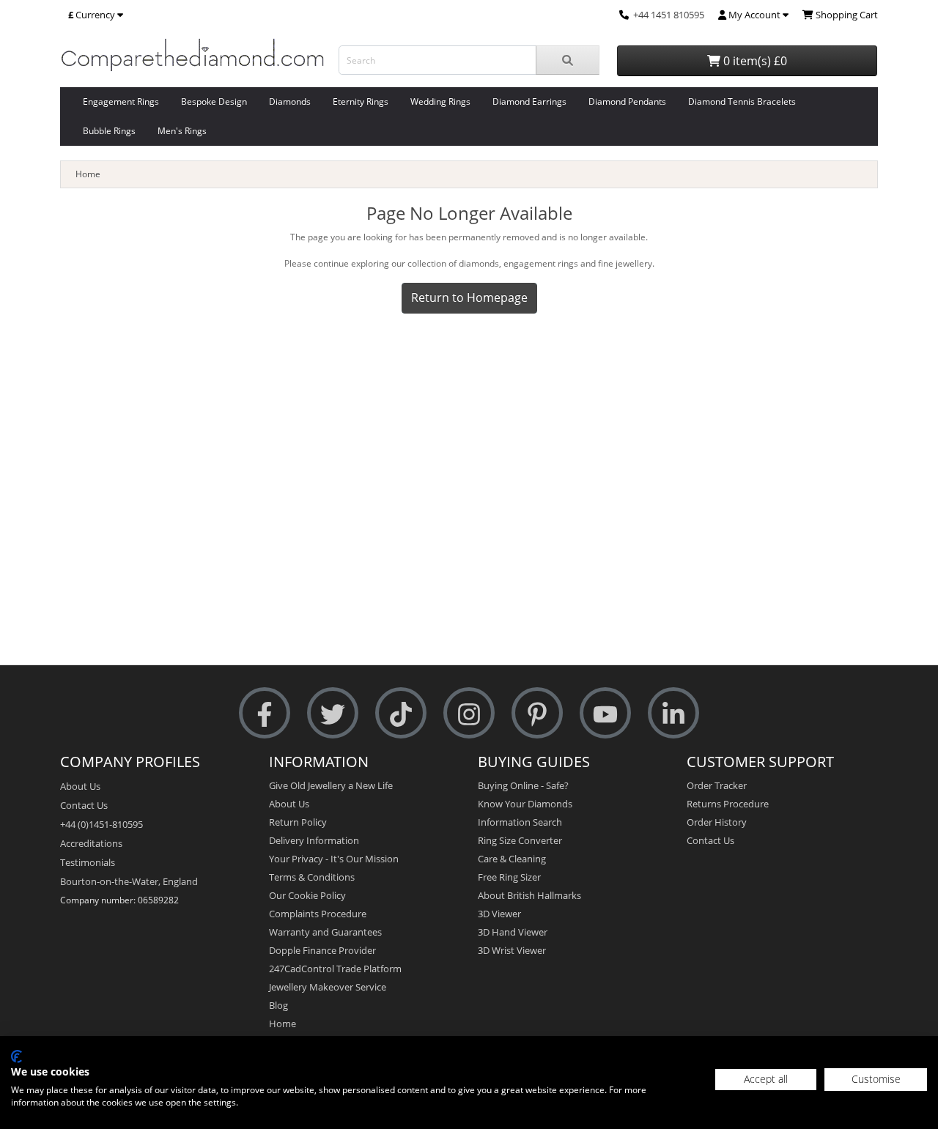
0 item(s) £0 (753, 61)
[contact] (624, 14)
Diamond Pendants (627, 101)
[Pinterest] (537, 713)
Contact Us (84, 805)
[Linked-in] (673, 713)
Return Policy (298, 822)
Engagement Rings (121, 101)
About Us (80, 786)
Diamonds (290, 101)
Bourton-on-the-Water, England (129, 881)
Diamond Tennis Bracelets (742, 101)
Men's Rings (182, 131)
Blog (278, 1005)
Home (87, 174)
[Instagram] (469, 713)
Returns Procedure (728, 803)
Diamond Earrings (529, 101)
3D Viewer (499, 913)
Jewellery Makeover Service (327, 986)
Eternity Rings (360, 101)
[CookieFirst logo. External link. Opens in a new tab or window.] (16, 1056)
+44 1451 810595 (668, 14)
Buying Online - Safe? (523, 785)
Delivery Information (314, 840)
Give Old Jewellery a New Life (331, 785)
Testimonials (87, 862)
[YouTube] (605, 713)
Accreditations (91, 843)
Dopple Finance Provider (322, 950)
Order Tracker (717, 785)
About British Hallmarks (529, 895)
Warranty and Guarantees (325, 932)
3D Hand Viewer (512, 932)
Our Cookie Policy (307, 895)
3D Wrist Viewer (512, 950)
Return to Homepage (469, 297)
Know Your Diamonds (525, 803)
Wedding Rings (440, 101)
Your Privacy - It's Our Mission (334, 858)
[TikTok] (400, 713)
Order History (717, 822)
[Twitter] (332, 713)
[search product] (567, 60)
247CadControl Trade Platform (335, 968)
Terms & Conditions (312, 877)
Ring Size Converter (520, 840)
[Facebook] (264, 713)
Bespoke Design (214, 101)
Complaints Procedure (317, 913)
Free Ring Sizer (509, 877)
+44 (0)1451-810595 (101, 824)
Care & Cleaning (512, 858)
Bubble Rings (109, 131)
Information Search (520, 822)
